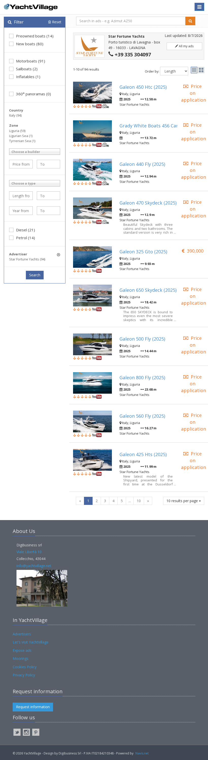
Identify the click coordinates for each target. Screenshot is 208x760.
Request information (33, 706)
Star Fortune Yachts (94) (27, 259)
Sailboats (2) (27, 68)
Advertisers (22, 634)
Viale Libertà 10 (29, 551)
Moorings (20, 658)
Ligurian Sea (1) (20, 135)
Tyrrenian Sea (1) (22, 141)
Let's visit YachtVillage (30, 642)
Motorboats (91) (30, 60)
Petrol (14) (25, 237)
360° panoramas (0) (33, 93)
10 (139, 500)
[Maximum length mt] (48, 195)
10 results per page (182, 500)
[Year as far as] (48, 210)
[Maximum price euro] (48, 164)
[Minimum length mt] (21, 195)
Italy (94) (15, 115)
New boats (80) (29, 43)
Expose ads (22, 650)
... (130, 500)
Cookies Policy (25, 666)
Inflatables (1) (28, 76)
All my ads (186, 46)
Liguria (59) (17, 130)
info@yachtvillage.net (33, 565)
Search (34, 275)
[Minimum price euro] (21, 164)
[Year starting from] (21, 210)
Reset (56, 21)
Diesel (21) (25, 229)
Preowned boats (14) (35, 35)
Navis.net (142, 753)
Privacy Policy (24, 675)
